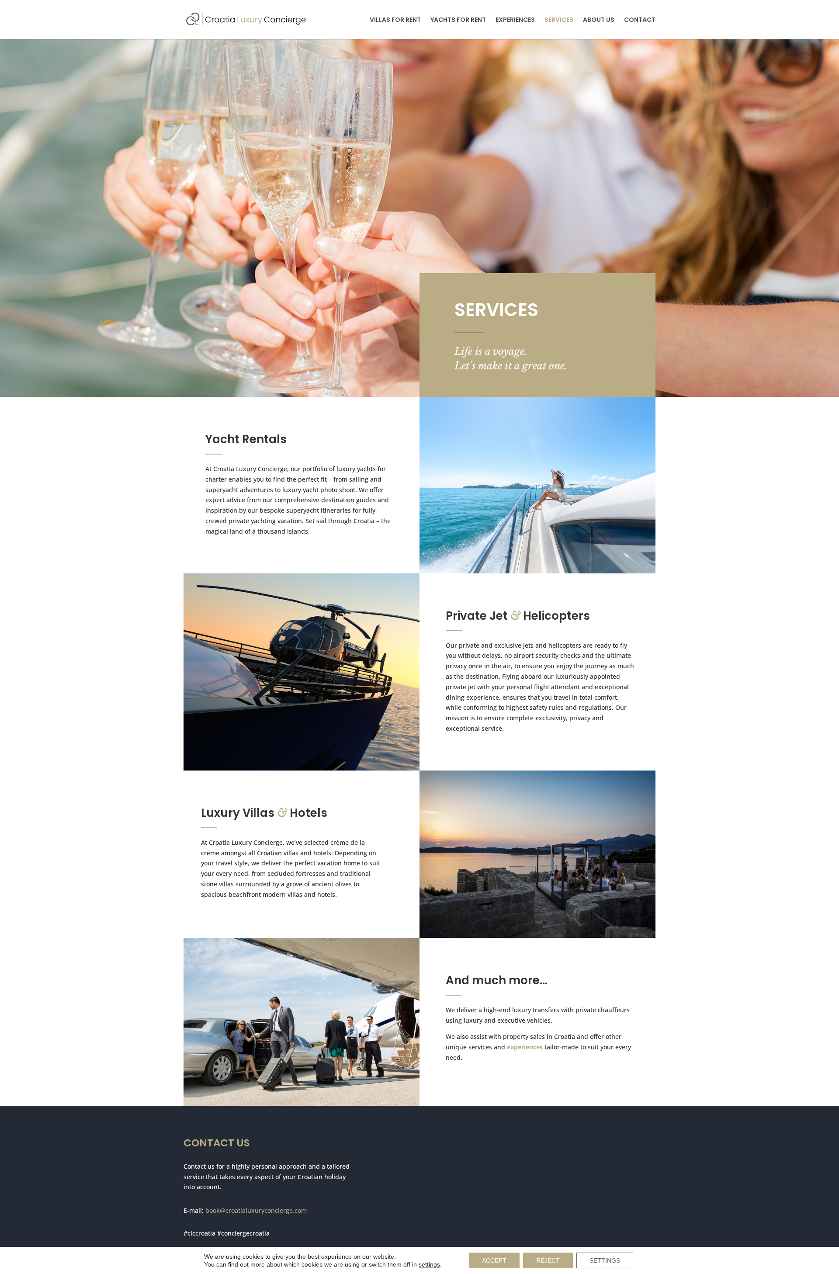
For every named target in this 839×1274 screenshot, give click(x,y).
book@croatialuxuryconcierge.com (256, 1210)
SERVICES (558, 20)
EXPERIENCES (515, 20)
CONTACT (639, 20)
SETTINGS (604, 1260)
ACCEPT (494, 1260)
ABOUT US (598, 20)
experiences (525, 1047)
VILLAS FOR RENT (395, 20)
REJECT (548, 1260)
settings (429, 1264)
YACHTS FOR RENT (458, 20)
